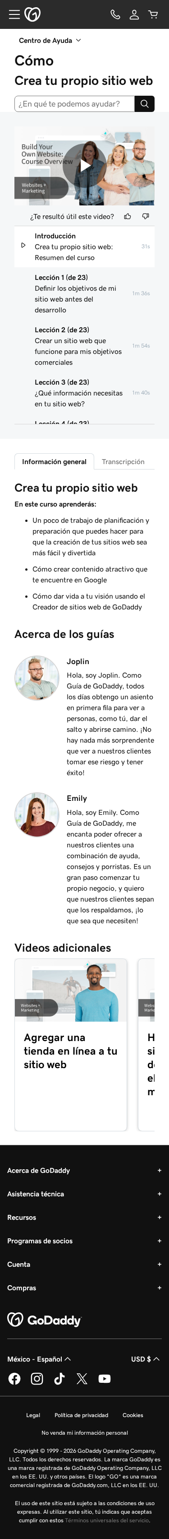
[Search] (145, 104)
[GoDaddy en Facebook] (14, 1383)
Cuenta (18, 1264)
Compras (21, 1287)
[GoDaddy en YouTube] (104, 1383)
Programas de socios (40, 1240)
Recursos (21, 1217)
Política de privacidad (81, 1415)
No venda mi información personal (84, 1433)
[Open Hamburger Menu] (10, 14)
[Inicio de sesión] (134, 14)
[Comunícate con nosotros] (115, 14)
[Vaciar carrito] (153, 14)
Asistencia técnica (35, 1193)
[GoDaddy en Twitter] (82, 1383)
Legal (33, 1415)
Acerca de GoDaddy (38, 1170)
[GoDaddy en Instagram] (37, 1383)
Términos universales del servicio (107, 1520)
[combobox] (74, 104)
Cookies (133, 1415)
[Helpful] (128, 216)
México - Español (34, 1358)
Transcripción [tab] (123, 461)
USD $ (141, 1358)
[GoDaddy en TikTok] (59, 1383)
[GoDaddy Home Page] (44, 1320)
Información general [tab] (54, 461)
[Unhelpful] (146, 216)
